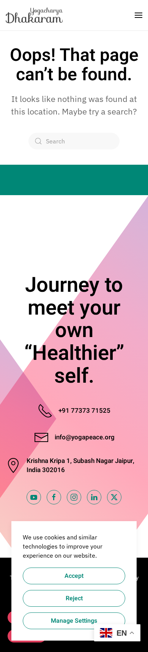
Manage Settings (74, 620)
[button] (138, 15)
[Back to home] (35, 15)
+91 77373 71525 (84, 410)
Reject (74, 598)
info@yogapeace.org (85, 437)
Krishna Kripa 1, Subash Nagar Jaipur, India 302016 (80, 465)
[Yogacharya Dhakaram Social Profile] (34, 497)
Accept (74, 575)
